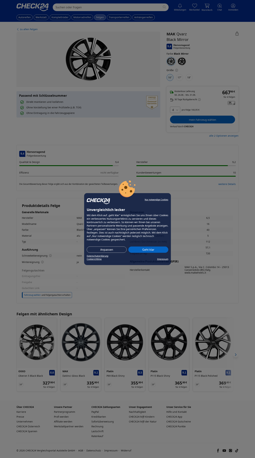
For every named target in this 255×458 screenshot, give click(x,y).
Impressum (162, 259)
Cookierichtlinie (94, 259)
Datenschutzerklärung (97, 255)
